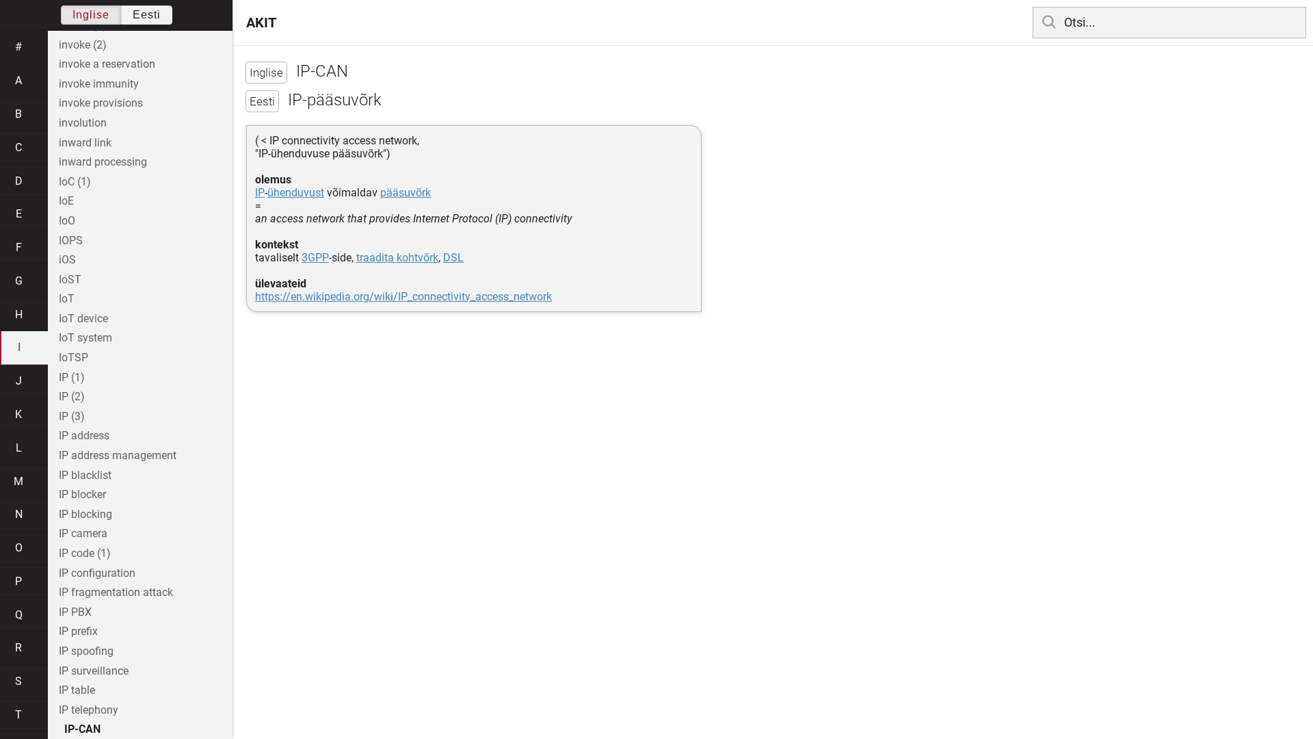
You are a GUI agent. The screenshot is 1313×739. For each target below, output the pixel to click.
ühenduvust (295, 192)
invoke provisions (101, 102)
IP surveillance (94, 670)
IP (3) (72, 416)
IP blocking (85, 514)
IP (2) (72, 396)
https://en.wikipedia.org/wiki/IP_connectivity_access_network (403, 296)
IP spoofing (86, 651)
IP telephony (88, 709)
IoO (67, 220)
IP (260, 192)
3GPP (315, 257)
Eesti (147, 15)
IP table (77, 690)
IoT (67, 298)
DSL (453, 257)
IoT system (85, 337)
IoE (66, 200)
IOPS (71, 240)
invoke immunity (99, 83)
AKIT (261, 22)
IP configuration (97, 573)
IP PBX (75, 612)
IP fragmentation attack (116, 592)
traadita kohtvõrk (397, 257)
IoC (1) (75, 181)
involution (83, 122)
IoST (70, 279)
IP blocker (82, 494)
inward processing (103, 161)
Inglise (90, 15)
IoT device (83, 318)
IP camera (83, 533)
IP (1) (72, 377)
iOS (67, 259)
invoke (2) (83, 44)
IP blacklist (85, 475)
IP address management (117, 455)
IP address (84, 435)
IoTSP (73, 357)
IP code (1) (85, 553)
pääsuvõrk (405, 192)
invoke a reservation (107, 63)
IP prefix (78, 631)
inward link (85, 142)
